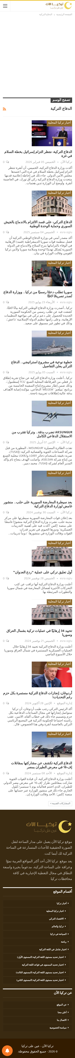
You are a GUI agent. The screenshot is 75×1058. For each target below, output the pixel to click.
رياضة (64, 942)
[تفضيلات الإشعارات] (7, 1050)
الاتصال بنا (62, 1020)
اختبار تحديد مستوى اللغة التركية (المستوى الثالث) (40, 973)
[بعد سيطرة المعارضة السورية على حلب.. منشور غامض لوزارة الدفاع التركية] (52, 483)
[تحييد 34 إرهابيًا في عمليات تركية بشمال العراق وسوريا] (52, 612)
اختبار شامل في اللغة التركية (53, 950)
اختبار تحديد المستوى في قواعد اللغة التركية (43, 965)
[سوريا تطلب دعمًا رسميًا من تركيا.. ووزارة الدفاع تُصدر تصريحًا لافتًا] (52, 273)
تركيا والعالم (58, 927)
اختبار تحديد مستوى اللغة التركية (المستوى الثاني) (40, 980)
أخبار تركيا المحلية (59, 123)
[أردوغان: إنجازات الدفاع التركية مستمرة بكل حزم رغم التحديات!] (52, 674)
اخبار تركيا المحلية (55, 911)
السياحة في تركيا (58, 934)
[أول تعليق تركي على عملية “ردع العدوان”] (52, 553)
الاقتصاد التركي (56, 919)
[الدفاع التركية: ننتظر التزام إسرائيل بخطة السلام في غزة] (52, 133)
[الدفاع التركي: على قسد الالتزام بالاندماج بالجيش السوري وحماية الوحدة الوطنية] (52, 203)
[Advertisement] (37, 56)
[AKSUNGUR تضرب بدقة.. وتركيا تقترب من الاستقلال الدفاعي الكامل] (52, 413)
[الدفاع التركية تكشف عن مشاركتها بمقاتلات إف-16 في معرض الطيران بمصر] (52, 744)
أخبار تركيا (62, 904)
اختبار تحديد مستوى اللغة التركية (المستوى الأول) (40, 957)
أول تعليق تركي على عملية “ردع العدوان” (42, 572)
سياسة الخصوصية (58, 1028)
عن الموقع (62, 1005)
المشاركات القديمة (61, 804)
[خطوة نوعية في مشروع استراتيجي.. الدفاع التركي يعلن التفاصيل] (52, 343)
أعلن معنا (62, 1013)
